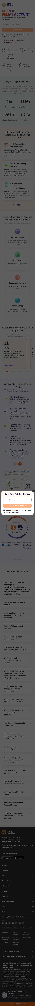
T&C (19, 510)
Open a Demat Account (17, 506)
